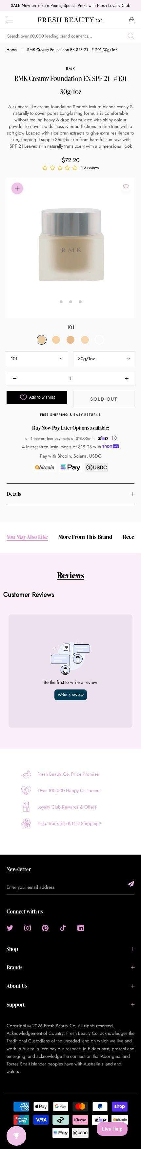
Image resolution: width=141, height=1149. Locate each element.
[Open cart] (131, 19)
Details (14, 493)
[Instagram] (27, 928)
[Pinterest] (45, 928)
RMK (70, 69)
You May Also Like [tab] (27, 537)
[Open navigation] (10, 19)
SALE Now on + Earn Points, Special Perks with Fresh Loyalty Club (70, 5)
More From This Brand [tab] (85, 537)
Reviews (70, 575)
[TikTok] (63, 928)
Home (12, 50)
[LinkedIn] (80, 928)
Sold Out (103, 399)
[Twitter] (10, 928)
